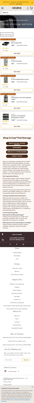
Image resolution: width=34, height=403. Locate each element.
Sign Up (26, 360)
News (17, 318)
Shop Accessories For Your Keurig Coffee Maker (17, 344)
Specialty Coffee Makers (17, 152)
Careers (17, 322)
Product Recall (17, 290)
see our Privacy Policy (16, 399)
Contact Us (17, 299)
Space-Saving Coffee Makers (17, 144)
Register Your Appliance (17, 284)
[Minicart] (31, 8)
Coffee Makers (17, 252)
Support (17, 287)
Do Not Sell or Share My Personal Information (17, 305)
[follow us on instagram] (23, 245)
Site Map (17, 296)
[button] (2, 8)
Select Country (10, 367)
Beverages (17, 255)
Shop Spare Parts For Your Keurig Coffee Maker (17, 337)
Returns (17, 271)
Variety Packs (17, 156)
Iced (17, 259)
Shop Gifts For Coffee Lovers (17, 341)
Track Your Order (17, 268)
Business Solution (17, 293)
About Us (17, 315)
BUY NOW (17, 53)
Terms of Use (7, 381)
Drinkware (17, 147)
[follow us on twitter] (10, 245)
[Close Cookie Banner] (32, 387)
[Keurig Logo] (17, 7)
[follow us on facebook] (17, 245)
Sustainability (17, 325)
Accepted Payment (17, 328)
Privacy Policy (7, 384)
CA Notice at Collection (17, 302)
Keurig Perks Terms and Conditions (17, 308)
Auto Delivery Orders (17, 274)
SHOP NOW (19, 4)
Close (32, 2)
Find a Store (17, 234)
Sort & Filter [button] (6, 34)
